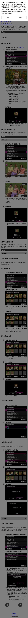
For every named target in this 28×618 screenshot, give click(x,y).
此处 (2, 6)
